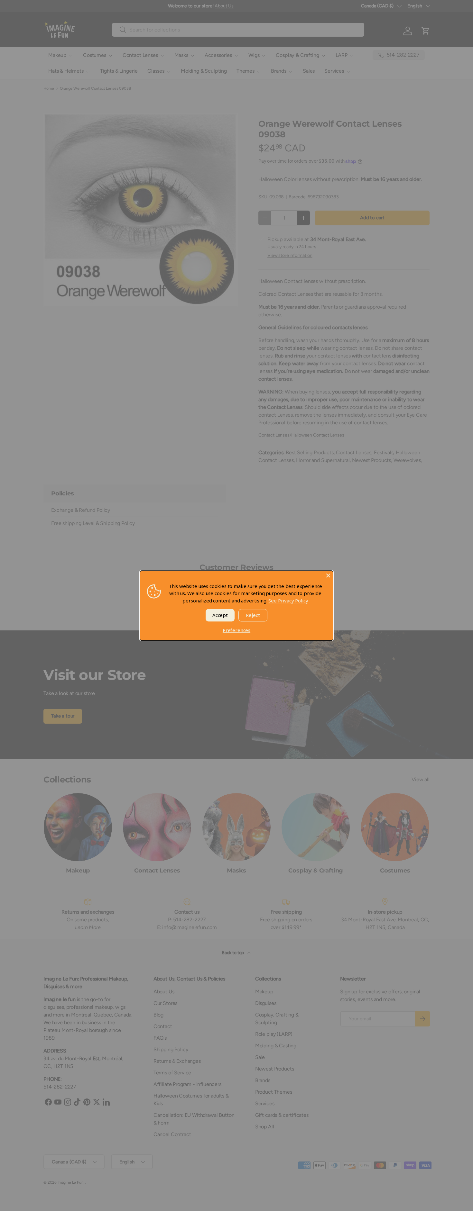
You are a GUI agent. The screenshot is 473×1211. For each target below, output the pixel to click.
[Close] (328, 575)
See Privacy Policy (288, 600)
